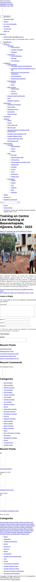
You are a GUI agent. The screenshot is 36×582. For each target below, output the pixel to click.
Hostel (9, 123)
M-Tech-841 (7, 29)
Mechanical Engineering (18, 78)
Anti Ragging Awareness (11, 563)
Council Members (16, 56)
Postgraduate (11, 81)
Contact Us (7, 197)
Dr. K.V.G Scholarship (10, 24)
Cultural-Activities (9, 399)
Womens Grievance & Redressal (14, 571)
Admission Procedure (14, 104)
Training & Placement (10, 541)
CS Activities (7, 397)
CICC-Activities (8, 390)
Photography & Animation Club (20, 162)
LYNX (12, 171)
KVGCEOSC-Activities (10, 414)
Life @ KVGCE (8, 143)
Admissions (7, 103)
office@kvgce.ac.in (18, 37)
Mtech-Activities (9, 428)
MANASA (14, 192)
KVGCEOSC (14, 174)
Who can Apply (12, 114)
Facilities (6, 119)
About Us (6, 44)
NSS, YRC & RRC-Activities (12, 433)
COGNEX (14, 167)
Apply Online (11, 107)
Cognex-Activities (9, 395)
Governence (11, 54)
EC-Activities (8, 402)
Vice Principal (15, 60)
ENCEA (13, 183)
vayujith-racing (8, 445)
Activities (10, 145)
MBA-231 (6, 31)
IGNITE (13, 169)
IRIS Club (14, 155)
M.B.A (13, 85)
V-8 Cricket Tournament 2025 (9, 353)
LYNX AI (6, 416)
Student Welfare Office (14, 136)
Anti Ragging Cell (12, 141)
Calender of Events (13, 100)
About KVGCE (15, 47)
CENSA (13, 180)
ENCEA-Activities (9, 404)
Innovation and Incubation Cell (16, 134)
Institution (10, 46)
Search (2, 337)
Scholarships (7, 553)
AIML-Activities (8, 385)
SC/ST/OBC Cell (12, 125)
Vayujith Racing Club (17, 157)
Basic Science (11, 87)
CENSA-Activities (9, 387)
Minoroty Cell (11, 127)
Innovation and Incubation (12, 573)
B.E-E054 (7, 26)
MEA (12, 190)
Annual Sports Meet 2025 (8, 356)
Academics (7, 63)
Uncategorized (8, 442)
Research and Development (16, 96)
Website (2, 326)
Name (2, 319)
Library (9, 120)
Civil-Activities (10, 233)
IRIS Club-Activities (10, 411)
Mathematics (15, 88)
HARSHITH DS (24, 231)
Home (9, 42)
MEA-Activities (8, 423)
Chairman (14, 52)
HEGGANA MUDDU (6, 2)
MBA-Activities (8, 421)
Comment (18, 304)
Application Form (12, 109)
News (5, 430)
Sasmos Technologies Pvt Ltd (9, 358)
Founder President (17, 49)
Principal (13, 58)
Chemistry (14, 93)
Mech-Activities (8, 426)
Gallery (6, 195)
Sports (13, 148)
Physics (13, 91)
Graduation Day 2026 (6, 4)
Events (6, 406)
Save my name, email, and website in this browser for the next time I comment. (18, 330)
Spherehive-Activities (10, 438)
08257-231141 (8, 37)
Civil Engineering (16, 76)
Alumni (13, 151)
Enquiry (6, 21)
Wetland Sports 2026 (6, 351)
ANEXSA (13, 187)
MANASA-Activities (10, 418)
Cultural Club (15, 164)
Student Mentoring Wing (15, 138)
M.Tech (13, 82)
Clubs (9, 153)
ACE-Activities (8, 383)
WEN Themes (15, 579)
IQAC (9, 98)
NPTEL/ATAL (15, 160)
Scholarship (10, 111)
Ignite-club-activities (10, 409)
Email (2, 323)
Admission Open (9, 19)
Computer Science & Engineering (21, 66)
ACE (12, 185)
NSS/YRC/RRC (15, 146)
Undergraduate (12, 64)
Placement (7, 116)
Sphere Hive (15, 176)
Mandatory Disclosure (10, 199)
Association (11, 179)
